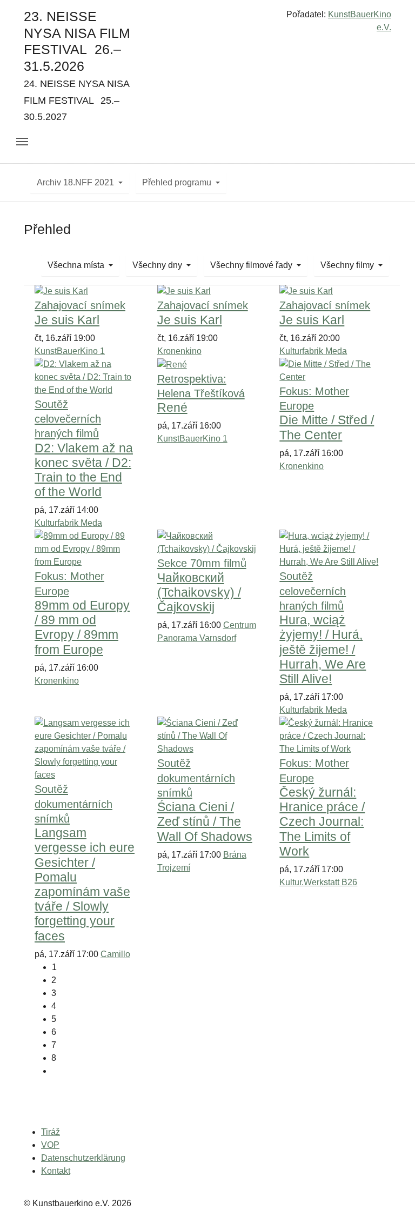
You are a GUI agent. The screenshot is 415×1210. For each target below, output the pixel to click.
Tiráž (50, 1132)
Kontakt (55, 1170)
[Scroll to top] (391, 1186)
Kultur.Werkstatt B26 (318, 882)
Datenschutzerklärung (83, 1157)
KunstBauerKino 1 (70, 351)
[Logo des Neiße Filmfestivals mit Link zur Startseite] (207, 18)
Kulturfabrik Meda (313, 351)
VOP (50, 1144)
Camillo (115, 954)
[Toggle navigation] (22, 141)
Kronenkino (179, 351)
